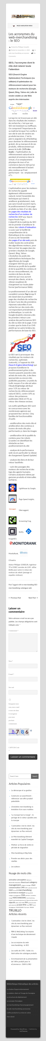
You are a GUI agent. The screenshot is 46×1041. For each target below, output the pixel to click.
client (33, 885)
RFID (24, 905)
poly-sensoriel (12, 905)
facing (27, 893)
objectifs (12, 903)
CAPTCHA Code (14, 747)
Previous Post (15, 598)
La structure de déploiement (17, 997)
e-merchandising (24, 890)
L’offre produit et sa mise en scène (19, 1013)
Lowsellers (33, 895)
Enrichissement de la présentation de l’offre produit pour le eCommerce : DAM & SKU (24, 961)
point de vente (32, 902)
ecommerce (13, 893)
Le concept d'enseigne (14, 1001)
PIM (26, 903)
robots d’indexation (27, 227)
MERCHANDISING (19, 898)
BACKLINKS (12, 882)
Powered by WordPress (19, 1029)
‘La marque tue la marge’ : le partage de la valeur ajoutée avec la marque (24, 817)
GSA (23, 895)
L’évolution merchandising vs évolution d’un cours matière (22, 808)
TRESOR (32, 907)
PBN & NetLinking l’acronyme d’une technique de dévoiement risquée (23, 934)
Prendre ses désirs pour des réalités (21, 860)
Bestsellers (18, 882)
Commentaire (13, 631)
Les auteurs (15, 867)
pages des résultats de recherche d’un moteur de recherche (20, 214)
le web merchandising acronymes (18, 1009)
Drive (14, 890)
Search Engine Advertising (21, 365)
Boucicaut (25, 882)
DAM (11, 890)
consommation (14, 888)
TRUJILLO (15, 910)
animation (13, 880)
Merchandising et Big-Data (21, 853)
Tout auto (26, 907)
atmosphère (21, 880)
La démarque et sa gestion (21, 790)
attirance (29, 880)
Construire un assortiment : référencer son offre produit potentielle (22, 798)
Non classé (10, 1017)
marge (10, 898)
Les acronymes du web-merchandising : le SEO (20, 944)
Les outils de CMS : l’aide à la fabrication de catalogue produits (24, 952)
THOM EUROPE (20, 907)
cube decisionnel (32, 888)
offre (17, 902)
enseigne (22, 893)
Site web (11, 687)
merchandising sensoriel (19, 900)
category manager (26, 885)
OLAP (20, 902)
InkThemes (23, 1031)
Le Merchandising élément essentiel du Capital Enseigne (22, 838)
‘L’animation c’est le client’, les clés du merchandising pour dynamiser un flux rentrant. (22, 828)
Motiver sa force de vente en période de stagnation (22, 846)
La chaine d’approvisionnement (18, 989)
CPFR (23, 888)
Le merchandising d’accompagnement (20, 1005)
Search (29, 217)
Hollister (27, 895)
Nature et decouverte (32, 900)
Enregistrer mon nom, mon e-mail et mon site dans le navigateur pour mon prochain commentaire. (14, 714)
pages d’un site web (21, 240)
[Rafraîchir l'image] (31, 730)
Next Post (33, 598)
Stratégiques (12, 907)
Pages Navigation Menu (24, 26)
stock (34, 905)
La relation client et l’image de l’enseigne (21, 993)
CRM (26, 888)
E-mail (11, 674)
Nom (11, 661)
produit (19, 905)
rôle (28, 905)
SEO (30, 905)
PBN (23, 902)
